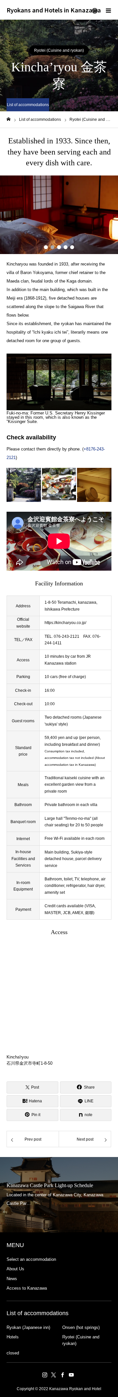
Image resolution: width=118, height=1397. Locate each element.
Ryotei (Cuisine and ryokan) (59, 50)
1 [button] (46, 247)
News (12, 1278)
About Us (15, 1268)
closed (13, 1353)
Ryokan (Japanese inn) (28, 1327)
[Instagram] (44, 1374)
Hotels (13, 1336)
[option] (59, 214)
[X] (53, 1374)
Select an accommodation (31, 1259)
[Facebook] (62, 1374)
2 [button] (52, 247)
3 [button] (59, 247)
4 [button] (66, 247)
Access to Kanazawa (27, 1288)
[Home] (8, 119)
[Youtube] (71, 1374)
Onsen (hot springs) (81, 1327)
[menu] (108, 10)
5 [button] (72, 247)
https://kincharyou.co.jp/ (65, 622)
